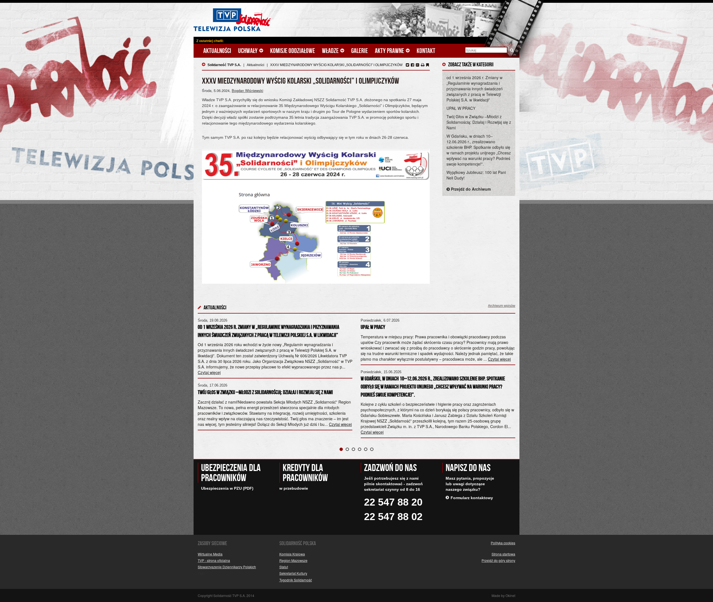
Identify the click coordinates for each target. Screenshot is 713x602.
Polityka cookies (503, 542)
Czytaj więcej (340, 424)
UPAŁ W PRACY (460, 108)
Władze (331, 51)
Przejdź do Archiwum (470, 189)
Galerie (359, 51)
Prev (205, 375)
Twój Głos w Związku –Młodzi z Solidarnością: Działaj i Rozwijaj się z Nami (478, 122)
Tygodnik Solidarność (295, 579)
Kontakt (426, 51)
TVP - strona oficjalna (214, 560)
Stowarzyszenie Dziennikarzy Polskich (227, 566)
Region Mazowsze (293, 560)
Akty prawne (390, 51)
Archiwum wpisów (501, 306)
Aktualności (217, 51)
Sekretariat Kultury (293, 573)
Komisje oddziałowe (292, 51)
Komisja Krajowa (292, 554)
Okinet (510, 595)
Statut (283, 566)
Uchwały (248, 51)
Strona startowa (503, 554)
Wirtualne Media (210, 554)
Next (508, 375)
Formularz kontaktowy (472, 498)
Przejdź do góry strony (498, 560)
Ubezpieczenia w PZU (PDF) (227, 488)
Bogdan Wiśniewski (247, 90)
